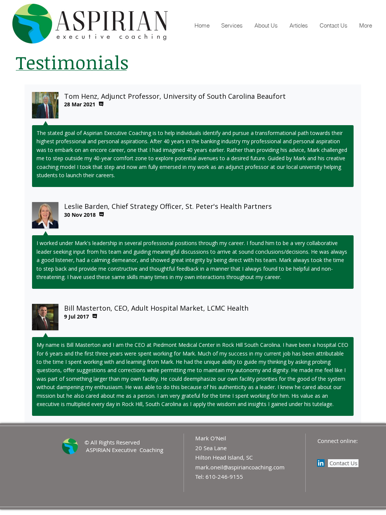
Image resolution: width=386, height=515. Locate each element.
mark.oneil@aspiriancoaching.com (240, 467)
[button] (265, 25)
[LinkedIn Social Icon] (321, 463)
